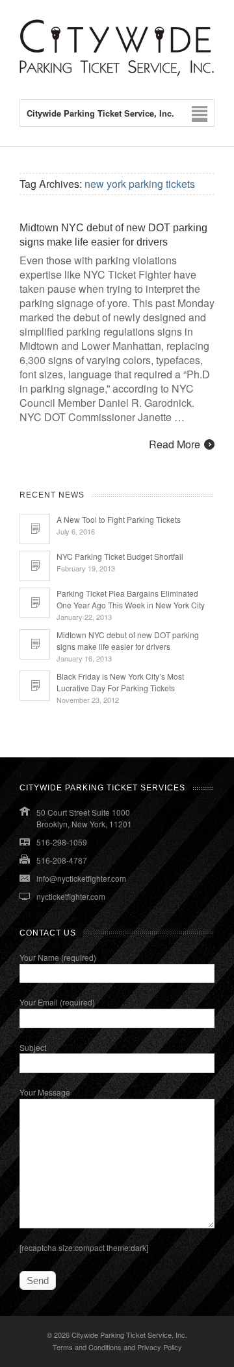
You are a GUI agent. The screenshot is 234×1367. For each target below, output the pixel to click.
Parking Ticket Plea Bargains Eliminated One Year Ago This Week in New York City (131, 599)
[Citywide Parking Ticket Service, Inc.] (117, 73)
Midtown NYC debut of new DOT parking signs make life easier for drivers (128, 640)
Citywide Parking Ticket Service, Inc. (129, 1334)
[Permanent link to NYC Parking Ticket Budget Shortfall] (35, 566)
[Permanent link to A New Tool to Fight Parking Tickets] (35, 529)
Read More (174, 444)
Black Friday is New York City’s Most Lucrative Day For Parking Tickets (120, 682)
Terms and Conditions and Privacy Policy (117, 1347)
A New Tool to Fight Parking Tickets (119, 519)
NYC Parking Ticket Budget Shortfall (120, 556)
